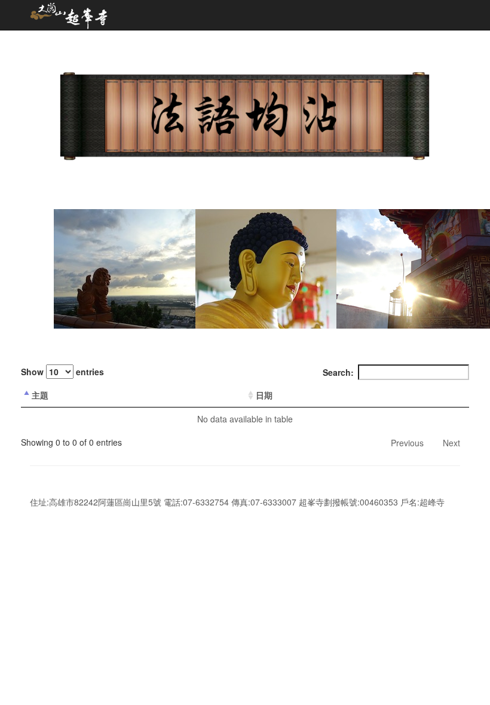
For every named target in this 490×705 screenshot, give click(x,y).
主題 (40, 395)
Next (451, 443)
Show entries (62, 372)
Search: (338, 372)
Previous (407, 443)
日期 (264, 395)
